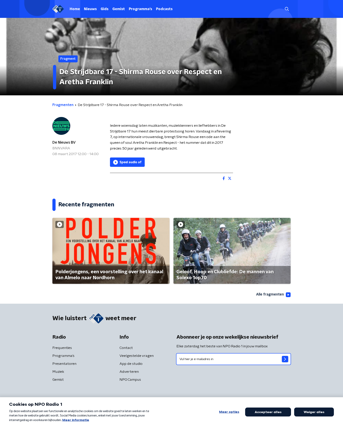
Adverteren (129, 372)
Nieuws (90, 9)
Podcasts (164, 9)
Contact (126, 348)
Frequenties (62, 348)
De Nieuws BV (64, 142)
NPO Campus (130, 380)
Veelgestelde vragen (136, 356)
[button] (287, 9)
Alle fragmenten (270, 294)
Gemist (118, 9)
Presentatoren (64, 364)
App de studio (131, 364)
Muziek (58, 372)
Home (75, 9)
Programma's (140, 9)
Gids (104, 9)
